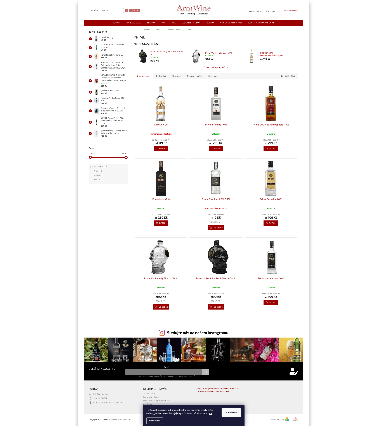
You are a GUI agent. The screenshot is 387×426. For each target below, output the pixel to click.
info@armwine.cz (100, 394)
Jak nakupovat (149, 393)
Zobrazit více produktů (214, 67)
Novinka (99, 175)
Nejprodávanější (194, 76)
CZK (257, 11)
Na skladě (100, 166)
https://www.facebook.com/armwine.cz (109, 402)
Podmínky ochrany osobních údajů (157, 400)
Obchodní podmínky (151, 397)
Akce (98, 171)
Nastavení (154, 420)
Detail (162, 148)
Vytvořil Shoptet (277, 419)
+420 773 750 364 (100, 398)
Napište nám (148, 404)
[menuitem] (116, 23)
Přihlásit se (205, 372)
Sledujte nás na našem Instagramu (197, 332)
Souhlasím (231, 412)
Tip (97, 179)
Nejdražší (176, 76)
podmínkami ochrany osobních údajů (179, 376)
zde (210, 413)
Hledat (120, 10)
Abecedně (213, 76)
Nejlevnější (161, 76)
